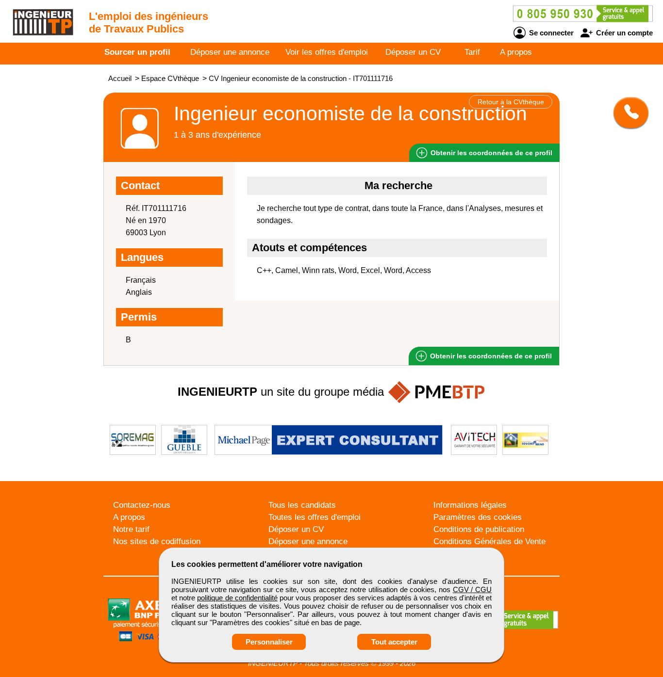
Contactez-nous (141, 505)
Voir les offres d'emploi (326, 52)
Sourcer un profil (137, 52)
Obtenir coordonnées (490, 153)
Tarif (472, 52)
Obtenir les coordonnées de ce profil (490, 356)
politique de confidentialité (237, 598)
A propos (516, 52)
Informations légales (470, 505)
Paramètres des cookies (477, 517)
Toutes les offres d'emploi (314, 517)
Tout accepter (394, 642)
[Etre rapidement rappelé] (627, 112)
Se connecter (550, 33)
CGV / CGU (472, 589)
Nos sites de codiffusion (156, 541)
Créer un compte (623, 33)
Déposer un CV (413, 52)
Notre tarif (131, 529)
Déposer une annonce (229, 52)
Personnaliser (269, 642)
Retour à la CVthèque (511, 102)
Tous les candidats (302, 505)
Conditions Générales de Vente (489, 541)
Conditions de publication (478, 529)
